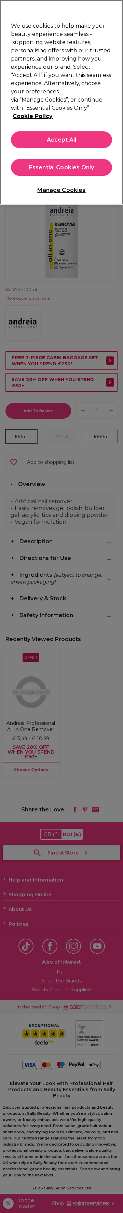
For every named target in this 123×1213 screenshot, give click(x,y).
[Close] (114, 9)
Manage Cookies (61, 190)
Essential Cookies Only (61, 167)
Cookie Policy (33, 116)
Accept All (62, 139)
